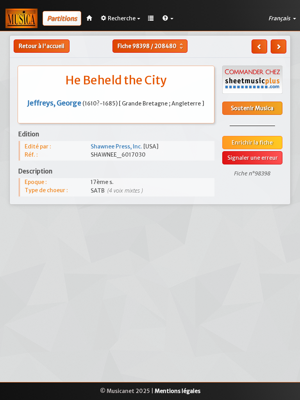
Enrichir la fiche (252, 142)
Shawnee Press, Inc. (117, 146)
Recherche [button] (122, 18)
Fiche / (151, 46)
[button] (168, 18)
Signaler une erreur (252, 157)
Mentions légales (177, 391)
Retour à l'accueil (41, 46)
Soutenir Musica (252, 108)
